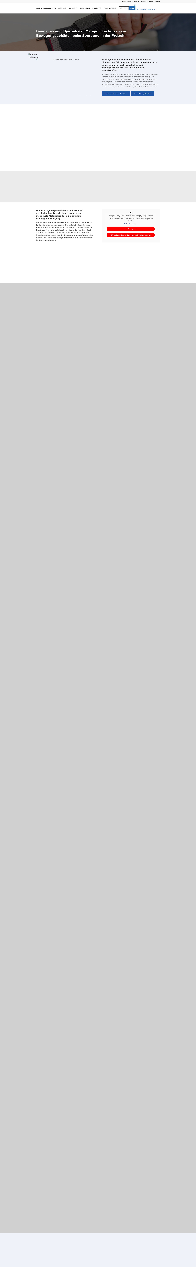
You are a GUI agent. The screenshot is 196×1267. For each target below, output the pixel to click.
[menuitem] (127, 1)
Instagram (136, 1)
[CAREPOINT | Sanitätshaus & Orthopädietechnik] (146, 8)
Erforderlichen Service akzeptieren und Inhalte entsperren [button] (131, 235)
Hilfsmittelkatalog (126, 1)
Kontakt (157, 1)
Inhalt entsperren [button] (131, 229)
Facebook (143, 1)
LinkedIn (151, 1)
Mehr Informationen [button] (130, 224)
